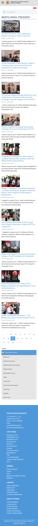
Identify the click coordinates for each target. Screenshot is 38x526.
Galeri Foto (6, 389)
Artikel (5, 377)
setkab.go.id (11, 442)
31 (20, 334)
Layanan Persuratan (14, 494)
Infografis (6, 393)
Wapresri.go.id (12, 439)
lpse (8, 474)
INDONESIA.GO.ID (12, 435)
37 (13, 338)
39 (22, 338)
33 (29, 334)
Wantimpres (11, 453)
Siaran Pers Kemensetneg (10, 385)
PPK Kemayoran (12, 451)
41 (31, 338)
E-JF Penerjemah (13, 457)
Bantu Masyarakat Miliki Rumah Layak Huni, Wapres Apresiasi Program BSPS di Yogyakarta (18, 224)
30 (16, 334)
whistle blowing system (16, 476)
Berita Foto (6, 357)
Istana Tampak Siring (14, 513)
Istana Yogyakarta (14, 511)
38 (17, 338)
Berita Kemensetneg (9, 361)
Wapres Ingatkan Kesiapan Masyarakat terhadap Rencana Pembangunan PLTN (18, 128)
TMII (8, 455)
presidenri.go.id (13, 437)
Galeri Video (6, 397)
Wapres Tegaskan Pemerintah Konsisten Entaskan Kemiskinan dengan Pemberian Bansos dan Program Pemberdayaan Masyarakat (18, 191)
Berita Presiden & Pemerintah (11, 365)
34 (34, 334)
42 (4, 342)
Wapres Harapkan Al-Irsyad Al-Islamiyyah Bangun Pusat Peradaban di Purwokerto (18, 255)
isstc (9, 462)
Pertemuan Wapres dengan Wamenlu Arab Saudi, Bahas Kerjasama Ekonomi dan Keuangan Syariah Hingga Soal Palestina (19, 97)
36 (8, 338)
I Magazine (10, 490)
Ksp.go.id (10, 444)
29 (11, 334)
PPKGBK (9, 448)
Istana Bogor (12, 504)
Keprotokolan (12, 492)
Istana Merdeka (12, 502)
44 (13, 342)
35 (4, 338)
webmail (10, 478)
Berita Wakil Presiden (9, 373)
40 (26, 338)
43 (8, 342)
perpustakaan (12, 469)
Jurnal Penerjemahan (15, 459)
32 (25, 334)
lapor (9, 471)
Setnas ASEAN (12, 446)
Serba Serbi (6, 381)
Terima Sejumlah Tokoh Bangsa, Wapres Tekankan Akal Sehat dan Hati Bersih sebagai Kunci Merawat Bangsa (18, 65)
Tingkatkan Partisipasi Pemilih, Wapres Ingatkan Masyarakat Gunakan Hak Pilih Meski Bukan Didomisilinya (18, 158)
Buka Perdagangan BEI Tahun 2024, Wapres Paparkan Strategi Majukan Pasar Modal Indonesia (18, 285)
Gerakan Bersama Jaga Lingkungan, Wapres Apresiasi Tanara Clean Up (16, 34)
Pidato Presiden (7, 369)
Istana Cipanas (12, 509)
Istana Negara (12, 506)
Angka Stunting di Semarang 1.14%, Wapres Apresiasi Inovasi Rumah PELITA (18, 316)
